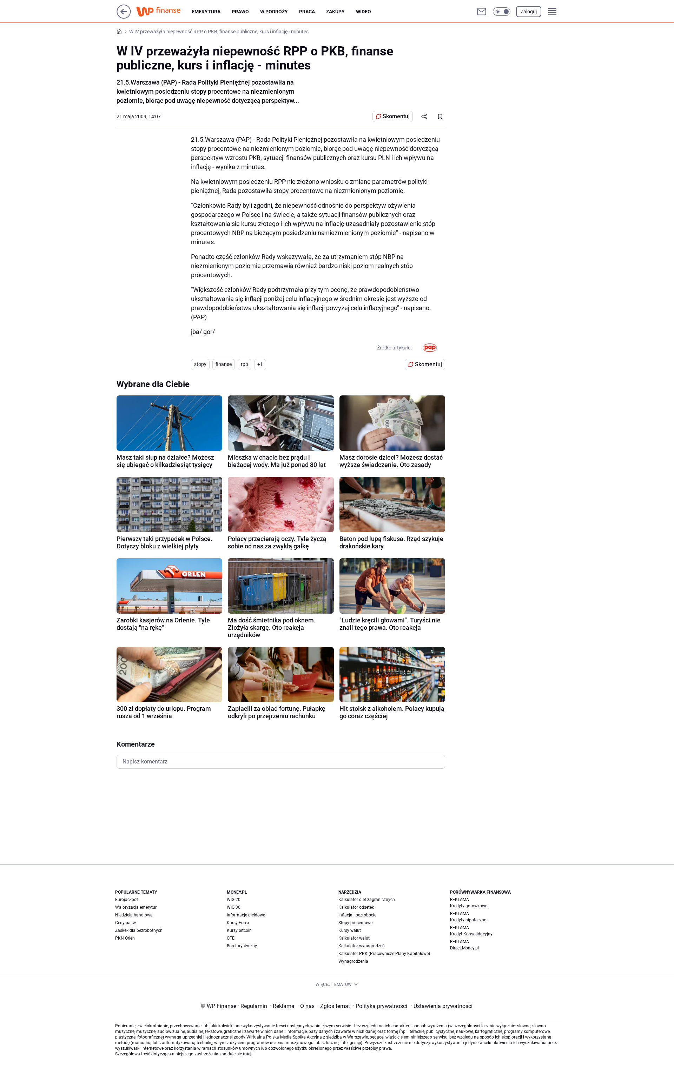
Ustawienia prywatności (442, 1006)
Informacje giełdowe (246, 915)
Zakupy (335, 11)
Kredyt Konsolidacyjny (471, 934)
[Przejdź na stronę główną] (124, 16)
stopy (200, 364)
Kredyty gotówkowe (468, 905)
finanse (224, 364)
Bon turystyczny (242, 945)
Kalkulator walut (354, 938)
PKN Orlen (125, 938)
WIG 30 (233, 907)
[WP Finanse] (164, 11)
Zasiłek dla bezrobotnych (139, 930)
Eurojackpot (126, 899)
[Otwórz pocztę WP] (481, 11)
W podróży (274, 11)
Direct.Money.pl (464, 948)
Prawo (240, 11)
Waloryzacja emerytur (136, 907)
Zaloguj (529, 11)
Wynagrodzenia (353, 961)
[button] (501, 11)
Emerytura (206, 11)
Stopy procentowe (355, 922)
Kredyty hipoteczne (468, 919)
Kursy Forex (238, 922)
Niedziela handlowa (134, 915)
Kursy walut (349, 930)
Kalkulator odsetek (356, 907)
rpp (244, 364)
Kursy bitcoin (239, 930)
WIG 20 (233, 899)
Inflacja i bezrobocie (357, 915)
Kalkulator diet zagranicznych (366, 899)
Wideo (363, 11)
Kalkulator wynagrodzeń (361, 945)
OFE (230, 938)
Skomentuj (396, 116)
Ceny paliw (125, 922)
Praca (307, 11)
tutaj (247, 1054)
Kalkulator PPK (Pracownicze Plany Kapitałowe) (384, 953)
